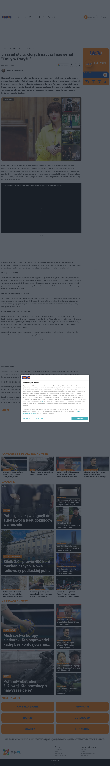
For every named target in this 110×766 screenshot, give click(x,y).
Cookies (33, 413)
